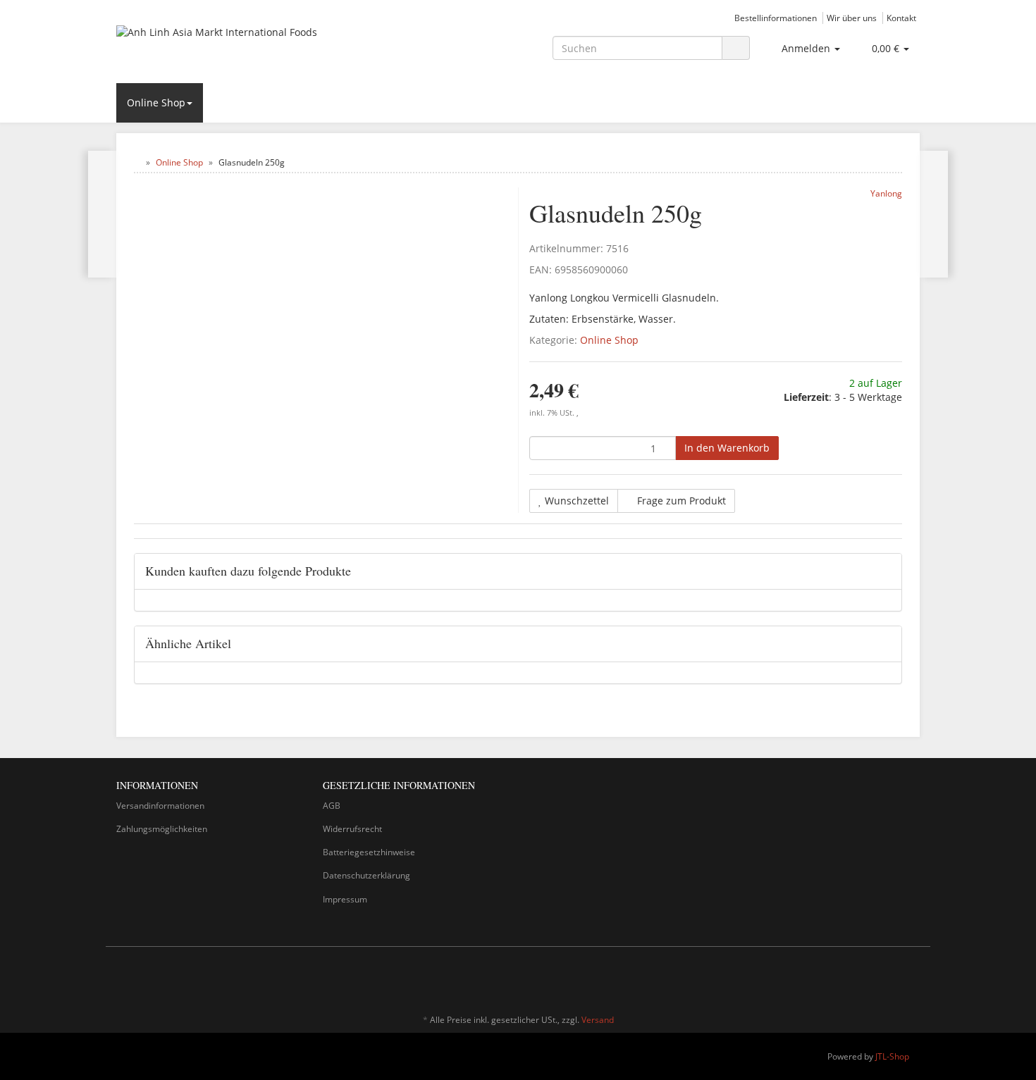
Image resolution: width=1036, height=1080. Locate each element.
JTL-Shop (892, 1056)
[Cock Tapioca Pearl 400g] (933, 214)
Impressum (345, 899)
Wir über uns (852, 17)
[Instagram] (912, 978)
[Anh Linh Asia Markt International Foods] (243, 46)
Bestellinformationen (775, 17)
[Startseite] (137, 162)
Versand (597, 1020)
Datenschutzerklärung (366, 875)
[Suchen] (736, 48)
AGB (331, 806)
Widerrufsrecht (352, 829)
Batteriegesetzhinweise (369, 852)
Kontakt (901, 17)
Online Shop (156, 102)
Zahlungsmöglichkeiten (161, 829)
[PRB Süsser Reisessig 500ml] (102, 214)
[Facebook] (891, 978)
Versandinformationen (160, 806)
